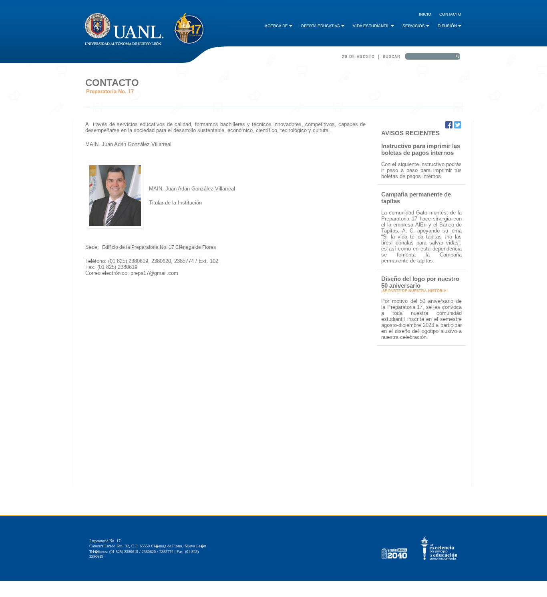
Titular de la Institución (176, 203)
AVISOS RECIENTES (410, 133)
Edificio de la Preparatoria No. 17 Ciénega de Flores (159, 247)
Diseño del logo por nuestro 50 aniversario (420, 282)
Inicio (425, 14)
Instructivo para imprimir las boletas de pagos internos (420, 149)
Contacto (450, 14)
